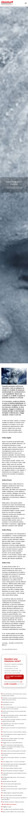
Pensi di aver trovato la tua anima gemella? (12, 795)
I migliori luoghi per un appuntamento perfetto (13, 793)
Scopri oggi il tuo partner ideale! (14, 677)
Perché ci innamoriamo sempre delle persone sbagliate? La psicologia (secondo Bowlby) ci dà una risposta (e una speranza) (12, 746)
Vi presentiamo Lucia (7, 704)
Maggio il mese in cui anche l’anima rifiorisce (12, 742)
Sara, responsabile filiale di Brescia (9, 649)
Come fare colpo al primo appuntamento (12, 783)
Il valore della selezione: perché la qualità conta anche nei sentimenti (13, 773)
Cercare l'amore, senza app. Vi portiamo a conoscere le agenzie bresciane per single (13, 720)
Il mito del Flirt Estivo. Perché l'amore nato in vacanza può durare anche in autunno (13, 694)
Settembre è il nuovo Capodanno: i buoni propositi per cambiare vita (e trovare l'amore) (14, 698)
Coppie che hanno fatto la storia (10, 786)
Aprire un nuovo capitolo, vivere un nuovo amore (13, 811)
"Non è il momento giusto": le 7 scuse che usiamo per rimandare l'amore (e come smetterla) (14, 707)
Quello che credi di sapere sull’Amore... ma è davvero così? (13, 758)
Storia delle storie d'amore (9, 804)
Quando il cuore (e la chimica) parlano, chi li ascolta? (14, 751)
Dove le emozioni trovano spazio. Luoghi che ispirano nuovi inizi (14, 789)
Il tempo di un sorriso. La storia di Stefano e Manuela (14, 732)
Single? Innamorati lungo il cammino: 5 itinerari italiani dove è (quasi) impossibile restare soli (13, 716)
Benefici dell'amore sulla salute (9, 781)
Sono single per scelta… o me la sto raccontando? (14, 761)
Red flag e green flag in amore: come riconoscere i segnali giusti (13, 778)
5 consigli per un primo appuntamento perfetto (13, 809)
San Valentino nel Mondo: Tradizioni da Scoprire (13, 802)
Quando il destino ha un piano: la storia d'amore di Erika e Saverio (13, 754)
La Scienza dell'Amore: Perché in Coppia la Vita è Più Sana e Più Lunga (13, 735)
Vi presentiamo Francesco (8, 702)
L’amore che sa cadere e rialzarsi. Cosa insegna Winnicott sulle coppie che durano (12, 739)
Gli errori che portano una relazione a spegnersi (13, 770)
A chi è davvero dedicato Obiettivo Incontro (12, 768)
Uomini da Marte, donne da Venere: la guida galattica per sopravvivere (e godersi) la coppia (13, 764)
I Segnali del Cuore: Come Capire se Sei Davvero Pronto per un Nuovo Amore (12, 724)
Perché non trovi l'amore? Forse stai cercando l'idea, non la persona (13, 712)
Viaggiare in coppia (7, 806)
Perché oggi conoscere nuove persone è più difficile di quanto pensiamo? (14, 798)
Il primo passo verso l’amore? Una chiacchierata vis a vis (13, 728)
